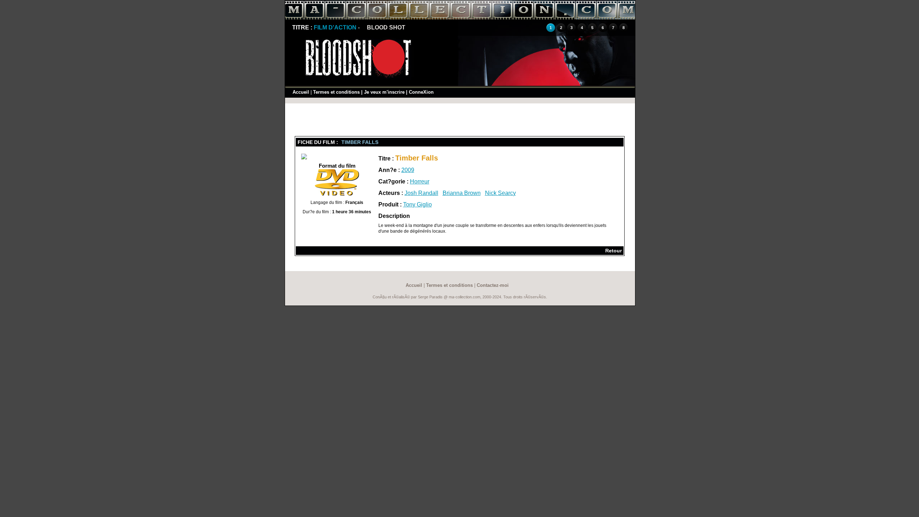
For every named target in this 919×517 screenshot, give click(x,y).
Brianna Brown (462, 193)
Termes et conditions (336, 92)
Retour (613, 250)
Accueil (301, 92)
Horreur (419, 181)
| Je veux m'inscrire (383, 92)
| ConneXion (420, 92)
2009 (407, 170)
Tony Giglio (417, 204)
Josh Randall (421, 193)
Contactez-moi (493, 285)
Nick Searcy (500, 193)
